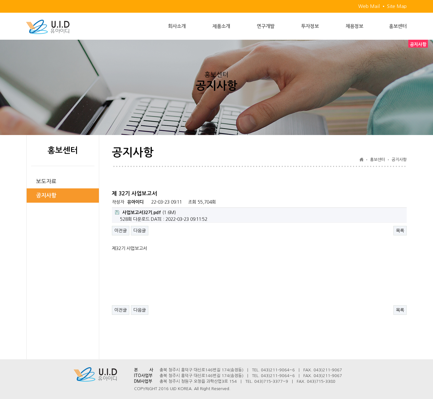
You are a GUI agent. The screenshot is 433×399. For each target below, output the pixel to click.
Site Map (397, 6)
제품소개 (221, 26)
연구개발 (266, 26)
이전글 (120, 230)
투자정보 (310, 26)
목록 (400, 230)
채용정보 (354, 26)
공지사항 (46, 195)
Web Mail (369, 6)
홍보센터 (398, 26)
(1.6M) (149, 212)
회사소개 (177, 26)
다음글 (139, 230)
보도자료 (46, 181)
